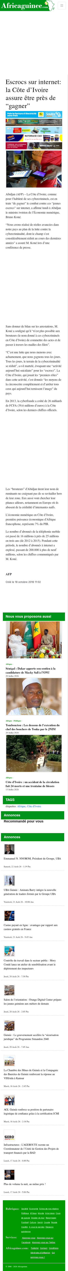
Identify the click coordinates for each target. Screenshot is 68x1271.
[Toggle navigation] (62, 5)
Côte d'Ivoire (34, 806)
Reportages (51, 1218)
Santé (40, 1222)
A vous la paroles (36, 1227)
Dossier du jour (38, 1218)
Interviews (50, 1213)
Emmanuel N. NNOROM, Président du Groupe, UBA (32, 858)
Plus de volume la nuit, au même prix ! (25, 1184)
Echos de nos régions (49, 1208)
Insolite (24, 1227)
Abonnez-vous (28, 1238)
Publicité (35, 1248)
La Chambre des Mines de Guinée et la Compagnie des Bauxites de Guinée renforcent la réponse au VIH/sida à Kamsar (31, 1074)
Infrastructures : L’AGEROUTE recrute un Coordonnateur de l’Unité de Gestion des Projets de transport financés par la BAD (31, 1148)
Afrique (21, 806)
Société (24, 1208)
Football (25, 1222)
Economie (33, 1208)
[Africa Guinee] (27, 5)
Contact (43, 1248)
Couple (47, 1222)
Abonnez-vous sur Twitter (43, 1242)
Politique (25, 1213)
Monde (41, 1213)
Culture (33, 1222)
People (54, 1222)
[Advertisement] (34, 37)
